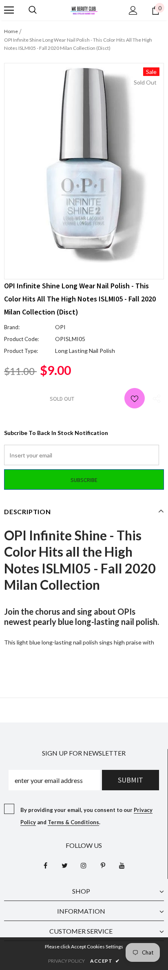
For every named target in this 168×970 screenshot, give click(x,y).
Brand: (12, 327)
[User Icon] (133, 10)
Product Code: (21, 339)
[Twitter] (64, 865)
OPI (60, 326)
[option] (84, 165)
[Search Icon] (33, 10)
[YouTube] (122, 865)
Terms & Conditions (73, 822)
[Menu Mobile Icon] (9, 10)
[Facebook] (45, 865)
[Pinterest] (102, 865)
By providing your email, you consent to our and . (86, 816)
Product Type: (21, 351)
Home (11, 31)
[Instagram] (83, 865)
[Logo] (84, 9)
